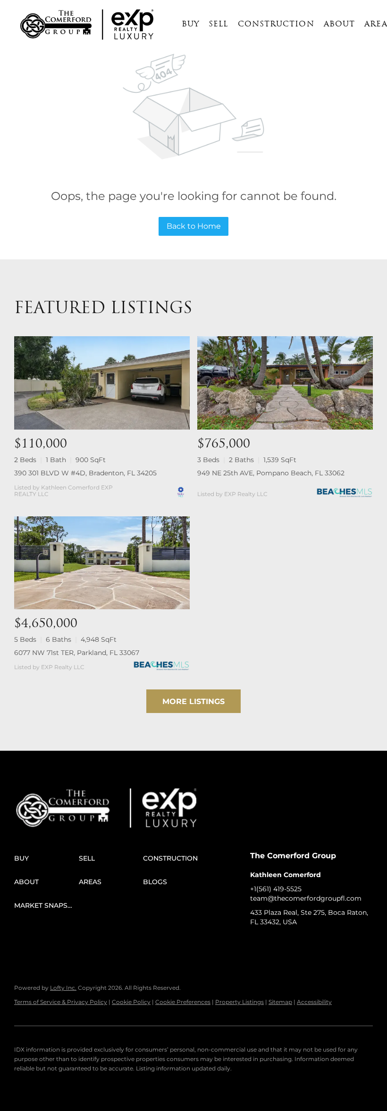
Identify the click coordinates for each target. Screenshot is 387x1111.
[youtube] (333, 943)
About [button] (339, 24)
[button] (56, 24)
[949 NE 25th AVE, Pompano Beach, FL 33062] (285, 382)
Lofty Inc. (63, 987)
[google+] (352, 943)
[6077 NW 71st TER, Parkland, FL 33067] (102, 562)
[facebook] (257, 943)
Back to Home (194, 226)
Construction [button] (276, 24)
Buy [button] (190, 24)
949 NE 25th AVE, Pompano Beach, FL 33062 (271, 473)
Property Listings (239, 1001)
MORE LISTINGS (193, 701)
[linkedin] (276, 943)
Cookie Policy (131, 1001)
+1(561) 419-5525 (276, 889)
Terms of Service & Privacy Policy (60, 1001)
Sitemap (280, 1001)
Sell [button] (218, 24)
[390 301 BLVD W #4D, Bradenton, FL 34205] (102, 382)
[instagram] (314, 943)
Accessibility (314, 1001)
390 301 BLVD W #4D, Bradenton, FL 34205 (85, 473)
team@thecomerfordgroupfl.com (306, 898)
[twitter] (295, 943)
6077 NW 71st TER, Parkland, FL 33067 (76, 652)
